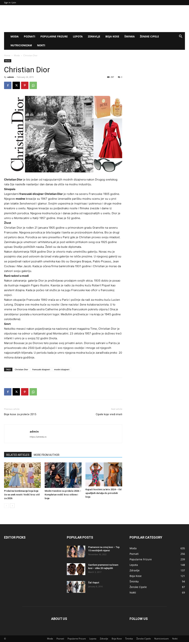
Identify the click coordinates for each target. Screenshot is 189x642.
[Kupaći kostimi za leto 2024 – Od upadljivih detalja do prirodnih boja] (103, 474)
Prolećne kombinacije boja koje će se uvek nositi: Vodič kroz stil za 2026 (21, 495)
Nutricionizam (21, 45)
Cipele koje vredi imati (109, 414)
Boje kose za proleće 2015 (20, 414)
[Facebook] (7, 85)
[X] (16, 85)
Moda (15, 36)
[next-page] (12, 505)
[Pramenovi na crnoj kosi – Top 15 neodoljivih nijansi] (76, 552)
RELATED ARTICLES (17, 454)
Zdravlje (94, 36)
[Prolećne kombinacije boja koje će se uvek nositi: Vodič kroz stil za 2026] (22, 475)
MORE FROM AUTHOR (46, 454)
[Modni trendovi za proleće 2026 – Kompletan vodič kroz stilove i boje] (63, 475)
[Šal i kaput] (76, 587)
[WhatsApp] (33, 85)
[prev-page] (6, 505)
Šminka (129, 36)
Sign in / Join (10, 2)
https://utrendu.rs (38, 436)
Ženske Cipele (149, 36)
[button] (180, 37)
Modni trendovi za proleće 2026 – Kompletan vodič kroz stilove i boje (63, 495)
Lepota (78, 36)
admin (10, 77)
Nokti (41, 45)
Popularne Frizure (54, 36)
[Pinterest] (24, 85)
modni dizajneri (61, 369)
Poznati (29, 36)
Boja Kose (112, 36)
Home (7, 55)
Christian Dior (21, 369)
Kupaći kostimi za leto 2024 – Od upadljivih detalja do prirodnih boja (103, 493)
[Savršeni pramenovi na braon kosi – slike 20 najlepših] (76, 569)
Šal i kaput (93, 582)
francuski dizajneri (41, 369)
